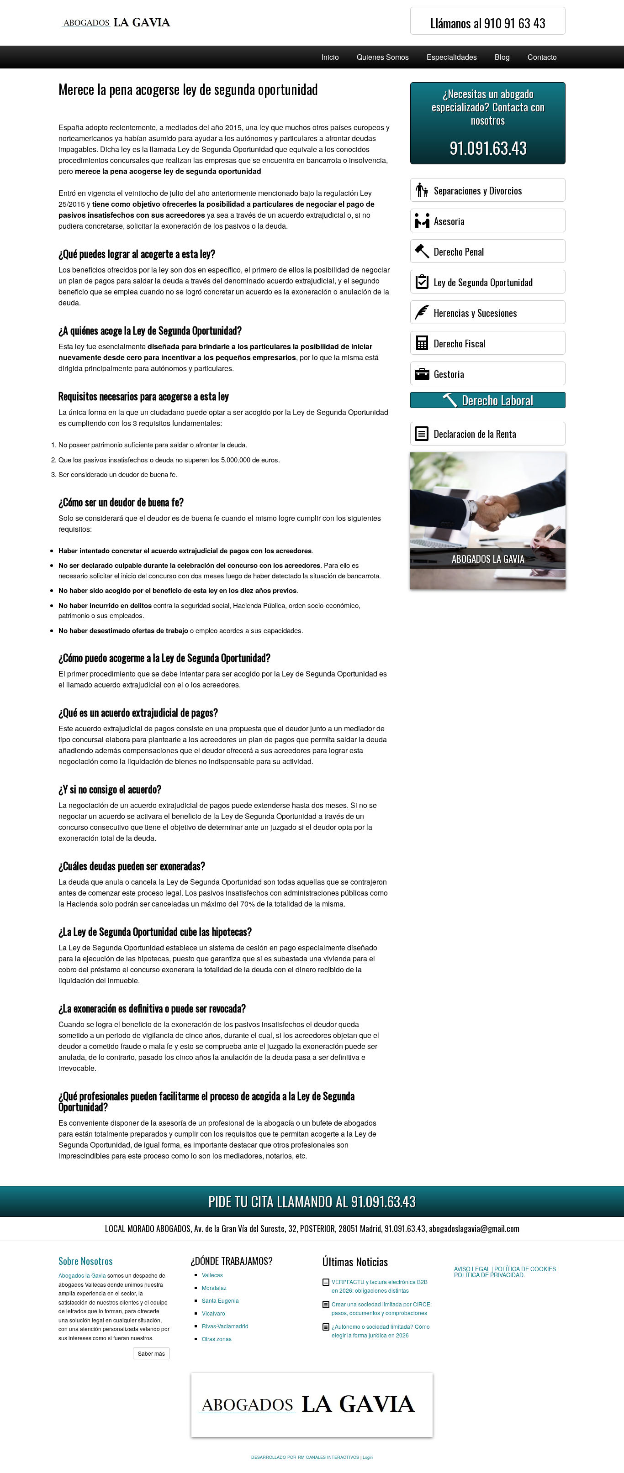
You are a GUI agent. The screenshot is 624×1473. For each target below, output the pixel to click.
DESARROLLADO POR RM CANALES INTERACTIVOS (305, 1457)
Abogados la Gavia (82, 1275)
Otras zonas (217, 1338)
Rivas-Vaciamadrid (225, 1326)
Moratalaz (214, 1287)
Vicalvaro (213, 1313)
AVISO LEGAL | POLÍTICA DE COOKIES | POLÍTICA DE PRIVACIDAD (506, 1272)
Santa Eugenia (220, 1300)
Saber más (151, 1353)
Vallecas (212, 1275)
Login (368, 1457)
